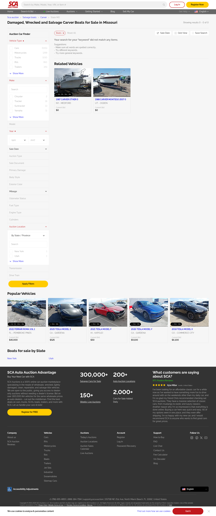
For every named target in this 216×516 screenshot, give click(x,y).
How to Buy (158, 437)
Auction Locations (88, 441)
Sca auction (13, 17)
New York (11, 358)
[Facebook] (197, 438)
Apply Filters (28, 284)
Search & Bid (27, 11)
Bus (45, 454)
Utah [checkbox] (17, 256)
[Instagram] (192, 438)
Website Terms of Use (55, 505)
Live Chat (157, 446)
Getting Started (92, 11)
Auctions (71, 11)
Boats (58, 33)
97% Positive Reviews (163, 380)
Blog (112, 11)
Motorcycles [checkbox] (20, 53)
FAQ (155, 441)
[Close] (208, 511)
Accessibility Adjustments (25, 489)
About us (11, 437)
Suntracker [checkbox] (20, 106)
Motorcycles (50, 446)
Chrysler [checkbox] (19, 96)
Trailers (47, 463)
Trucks (47, 450)
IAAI (170, 505)
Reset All (71, 33)
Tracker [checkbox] (18, 101)
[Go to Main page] (12, 4)
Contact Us (158, 450)
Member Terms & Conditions (76, 505)
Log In (177, 4)
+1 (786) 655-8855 (57, 499)
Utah (51, 358)
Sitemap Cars (50, 481)
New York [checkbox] (19, 251)
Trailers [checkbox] (18, 67)
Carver (43, 17)
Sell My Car (128, 11)
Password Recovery (126, 446)
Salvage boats (29, 17)
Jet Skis (47, 468)
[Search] (164, 5)
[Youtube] (206, 438)
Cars (46, 437)
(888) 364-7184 (75, 499)
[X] (201, 438)
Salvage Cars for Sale (90, 381)
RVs (46, 441)
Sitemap (90, 505)
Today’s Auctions (88, 437)
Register (121, 437)
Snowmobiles (50, 476)
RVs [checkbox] (16, 62)
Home (10, 11)
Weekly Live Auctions (90, 402)
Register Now (197, 4)
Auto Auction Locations (124, 381)
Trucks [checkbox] (18, 57)
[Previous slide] (56, 33)
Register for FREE (29, 412)
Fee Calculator (160, 454)
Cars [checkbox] (17, 48)
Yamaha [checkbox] (18, 110)
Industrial (48, 472)
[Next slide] (149, 33)
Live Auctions (52, 11)
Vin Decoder (159, 459)
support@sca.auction (93, 499)
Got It (188, 511)
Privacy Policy (42, 505)
